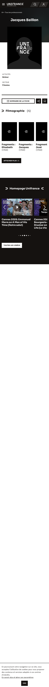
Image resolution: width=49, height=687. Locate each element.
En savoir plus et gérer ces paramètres (18, 677)
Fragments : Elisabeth (8, 146)
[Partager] (38, 101)
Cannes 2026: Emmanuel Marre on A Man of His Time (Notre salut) (16, 222)
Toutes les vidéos (12, 245)
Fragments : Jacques (25, 146)
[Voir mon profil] (44, 4)
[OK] (24, 683)
